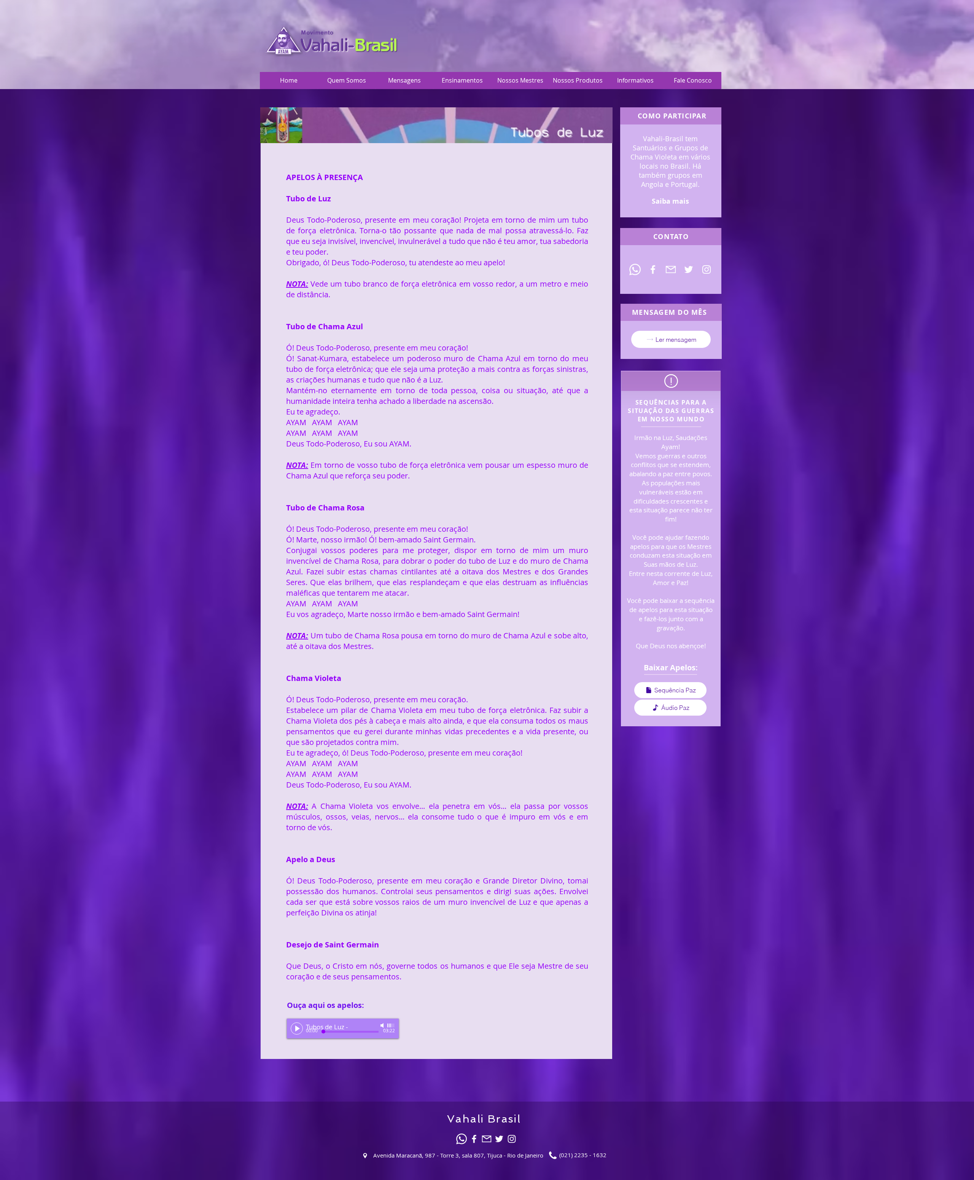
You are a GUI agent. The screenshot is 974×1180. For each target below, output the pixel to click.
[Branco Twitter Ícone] (688, 269)
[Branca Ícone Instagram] (706, 269)
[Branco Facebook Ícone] (653, 269)
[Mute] (383, 1025)
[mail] (670, 269)
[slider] (391, 1025)
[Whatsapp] (635, 269)
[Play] (296, 1028)
